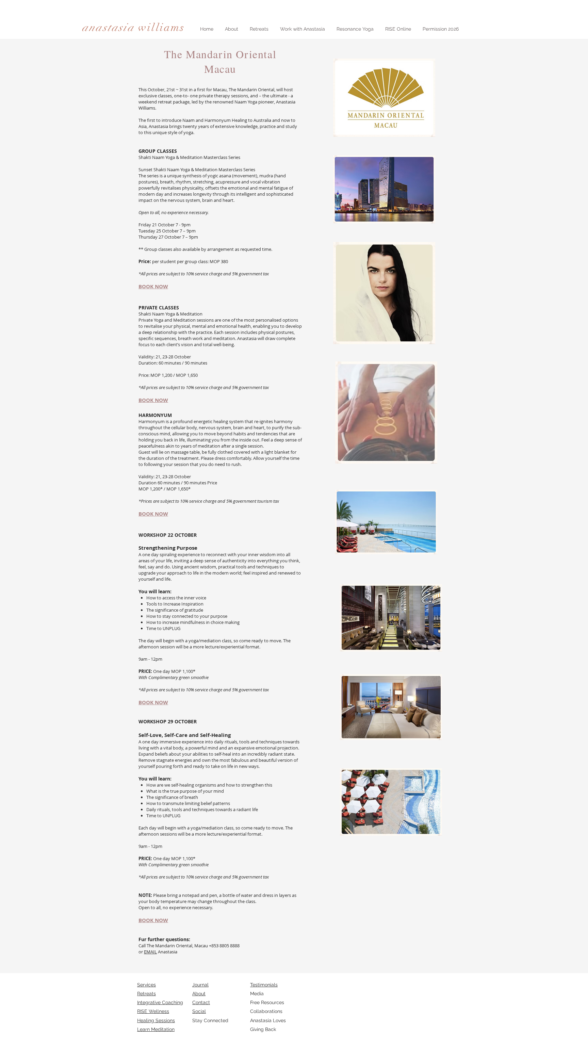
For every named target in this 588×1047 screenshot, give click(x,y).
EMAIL (150, 952)
